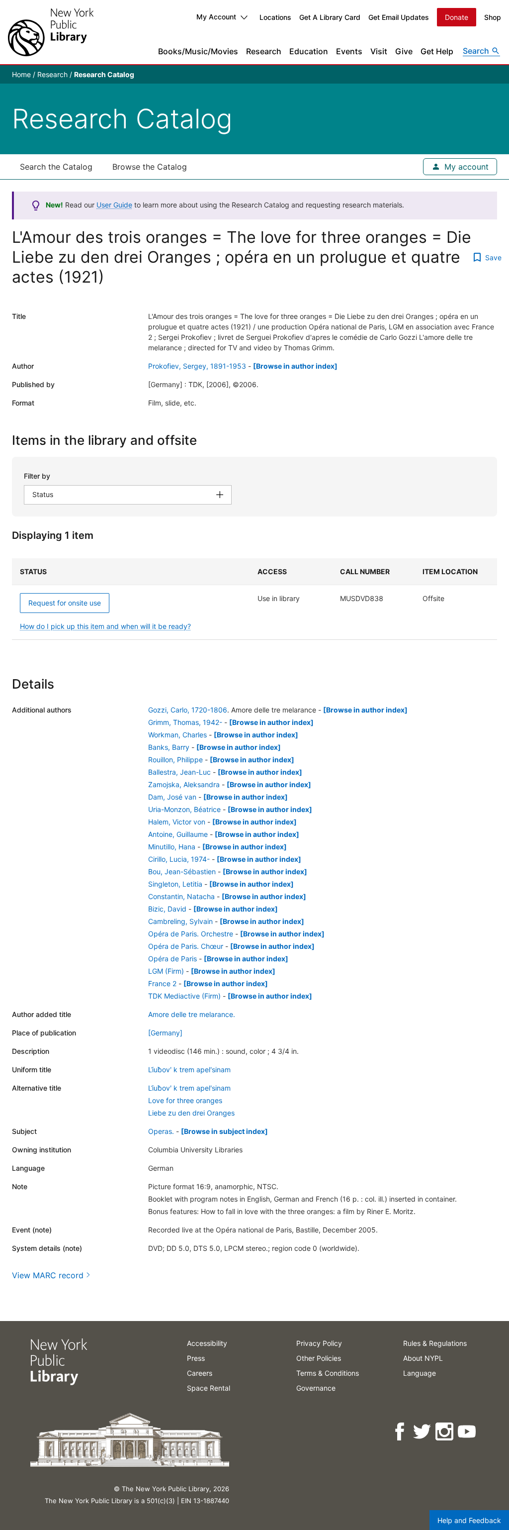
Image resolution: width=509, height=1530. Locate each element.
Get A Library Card (329, 17)
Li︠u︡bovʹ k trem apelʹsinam (189, 1069)
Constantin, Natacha (181, 896)
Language (419, 1373)
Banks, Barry (168, 747)
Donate (456, 17)
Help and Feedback (469, 1520)
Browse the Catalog (149, 167)
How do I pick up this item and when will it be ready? (105, 626)
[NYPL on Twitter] (422, 1432)
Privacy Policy (319, 1343)
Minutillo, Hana (171, 846)
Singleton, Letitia (175, 884)
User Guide (114, 205)
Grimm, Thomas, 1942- (185, 722)
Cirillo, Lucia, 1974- (179, 859)
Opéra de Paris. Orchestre (190, 933)
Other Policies (318, 1358)
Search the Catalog (56, 167)
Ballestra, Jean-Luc (179, 772)
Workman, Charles (177, 734)
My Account (216, 16)
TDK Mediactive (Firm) (184, 996)
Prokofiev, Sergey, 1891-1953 (197, 366)
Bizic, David (167, 909)
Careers (199, 1373)
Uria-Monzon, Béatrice (184, 809)
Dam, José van (172, 797)
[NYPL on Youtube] (467, 1432)
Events (349, 51)
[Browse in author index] (295, 366)
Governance (316, 1388)
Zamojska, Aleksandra (184, 784)
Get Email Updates (398, 17)
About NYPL (423, 1358)
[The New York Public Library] (50, 32)
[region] (254, 599)
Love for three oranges (185, 1100)
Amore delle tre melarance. (191, 1014)
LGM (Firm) (166, 971)
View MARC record (48, 1275)
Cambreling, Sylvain (180, 921)
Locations (275, 17)
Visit (378, 51)
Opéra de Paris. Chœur (185, 946)
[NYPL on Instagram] (445, 1432)
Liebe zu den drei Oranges (191, 1113)
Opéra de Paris (172, 958)
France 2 (162, 983)
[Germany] (165, 1032)
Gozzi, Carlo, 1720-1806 (187, 710)
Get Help (437, 51)
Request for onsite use (64, 603)
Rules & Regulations (435, 1343)
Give (404, 51)
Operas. (161, 1131)
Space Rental (208, 1388)
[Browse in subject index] (224, 1131)
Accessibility (207, 1343)
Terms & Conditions (327, 1373)
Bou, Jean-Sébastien (182, 871)
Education (308, 51)
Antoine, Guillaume (178, 834)
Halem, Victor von (176, 821)
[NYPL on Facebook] (400, 1432)
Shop (492, 17)
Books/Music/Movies (198, 51)
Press (196, 1358)
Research (263, 51)
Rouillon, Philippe (175, 759)
